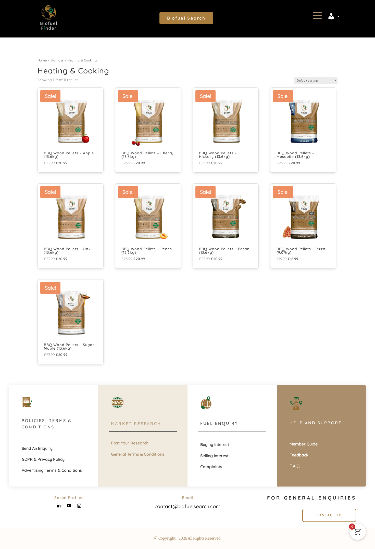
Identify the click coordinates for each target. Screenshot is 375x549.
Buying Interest (214, 444)
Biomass (57, 60)
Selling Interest (214, 455)
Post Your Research (129, 442)
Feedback (299, 454)
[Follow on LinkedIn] (59, 506)
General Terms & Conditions (137, 454)
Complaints (211, 466)
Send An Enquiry (37, 448)
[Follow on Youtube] (69, 506)
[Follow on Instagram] (79, 506)
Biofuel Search (186, 18)
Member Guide (304, 443)
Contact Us (329, 515)
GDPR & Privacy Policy (43, 459)
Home (42, 60)
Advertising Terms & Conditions (52, 470)
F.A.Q (294, 465)
